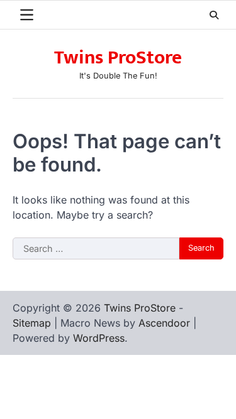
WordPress (99, 338)
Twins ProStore (118, 57)
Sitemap (32, 323)
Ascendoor (164, 323)
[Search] (214, 15)
